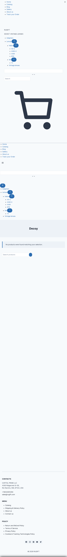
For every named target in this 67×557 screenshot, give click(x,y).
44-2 (13, 49)
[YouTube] (37, 542)
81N (12, 56)
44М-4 (13, 51)
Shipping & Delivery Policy (14, 508)
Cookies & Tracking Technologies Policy (20, 534)
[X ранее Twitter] (40, 542)
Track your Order (13, 14)
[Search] (30, 255)
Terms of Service (11, 528)
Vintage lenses (14, 65)
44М (13, 54)
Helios (11, 46)
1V (12, 63)
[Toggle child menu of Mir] (13, 60)
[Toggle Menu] (2, 163)
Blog (8, 7)
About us (10, 12)
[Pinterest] (33, 542)
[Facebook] (26, 542)
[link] (0, 181)
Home (9, 2)
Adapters (10, 38)
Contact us (9, 514)
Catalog (9, 4)
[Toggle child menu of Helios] (16, 45)
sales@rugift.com (8, 494)
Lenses (9, 41)
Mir (10, 60)
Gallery (9, 9)
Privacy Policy (10, 531)
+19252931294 (7, 492)
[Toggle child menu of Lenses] (14, 41)
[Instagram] (29, 542)
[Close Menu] (2, 186)
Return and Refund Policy (14, 525)
